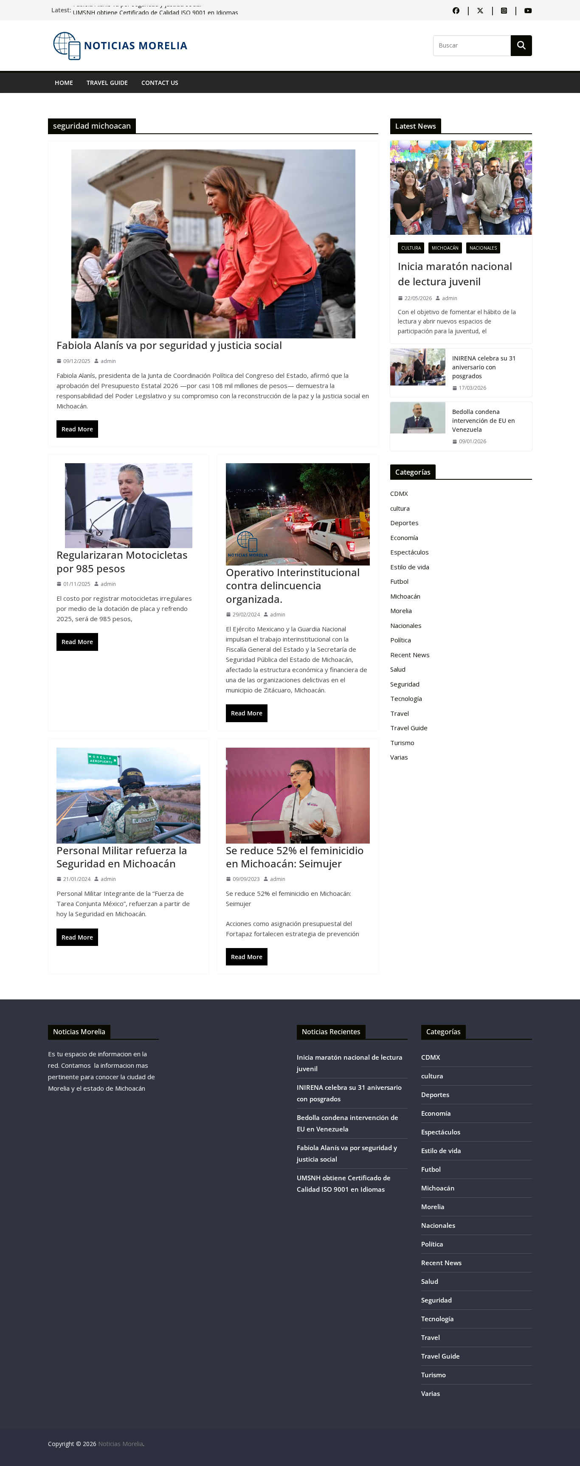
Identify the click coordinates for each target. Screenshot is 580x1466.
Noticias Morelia (120, 1444)
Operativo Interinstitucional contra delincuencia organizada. (293, 585)
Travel (399, 713)
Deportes (404, 522)
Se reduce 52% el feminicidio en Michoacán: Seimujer (295, 856)
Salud (397, 669)
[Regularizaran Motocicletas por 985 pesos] (128, 505)
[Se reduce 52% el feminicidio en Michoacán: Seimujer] (298, 796)
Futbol (399, 581)
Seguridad (405, 684)
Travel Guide (107, 83)
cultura (411, 248)
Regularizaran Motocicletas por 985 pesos (122, 561)
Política (400, 640)
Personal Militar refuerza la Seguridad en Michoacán (121, 856)
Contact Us (159, 83)
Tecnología (406, 698)
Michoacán (445, 248)
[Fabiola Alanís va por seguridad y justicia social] (213, 243)
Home (64, 83)
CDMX (399, 493)
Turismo (402, 742)
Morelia (401, 610)
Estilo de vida (409, 567)
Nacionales (483, 248)
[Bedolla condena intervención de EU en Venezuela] (417, 426)
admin (108, 361)
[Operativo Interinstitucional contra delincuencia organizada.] (298, 514)
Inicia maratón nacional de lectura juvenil (455, 273)
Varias (399, 757)
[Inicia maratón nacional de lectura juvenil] (461, 188)
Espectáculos (409, 552)
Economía (404, 537)
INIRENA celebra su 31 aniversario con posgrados (484, 367)
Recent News (410, 654)
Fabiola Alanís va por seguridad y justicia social (137, 10)
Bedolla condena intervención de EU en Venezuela (483, 420)
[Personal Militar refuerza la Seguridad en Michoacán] (128, 796)
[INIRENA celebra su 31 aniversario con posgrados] (417, 373)
